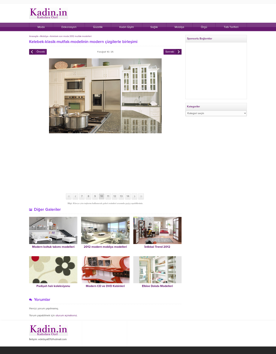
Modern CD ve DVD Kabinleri (105, 286)
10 (101, 196)
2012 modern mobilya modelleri (105, 247)
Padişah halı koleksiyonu (53, 286)
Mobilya (44, 36)
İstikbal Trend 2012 (157, 247)
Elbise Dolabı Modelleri (157, 286)
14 (128, 196)
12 (114, 196)
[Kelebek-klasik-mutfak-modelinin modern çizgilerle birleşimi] (105, 131)
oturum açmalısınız (66, 315)
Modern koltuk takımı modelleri (53, 247)
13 (121, 196)
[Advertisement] (105, 163)
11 (108, 196)
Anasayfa (33, 36)
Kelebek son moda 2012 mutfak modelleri (71, 36)
